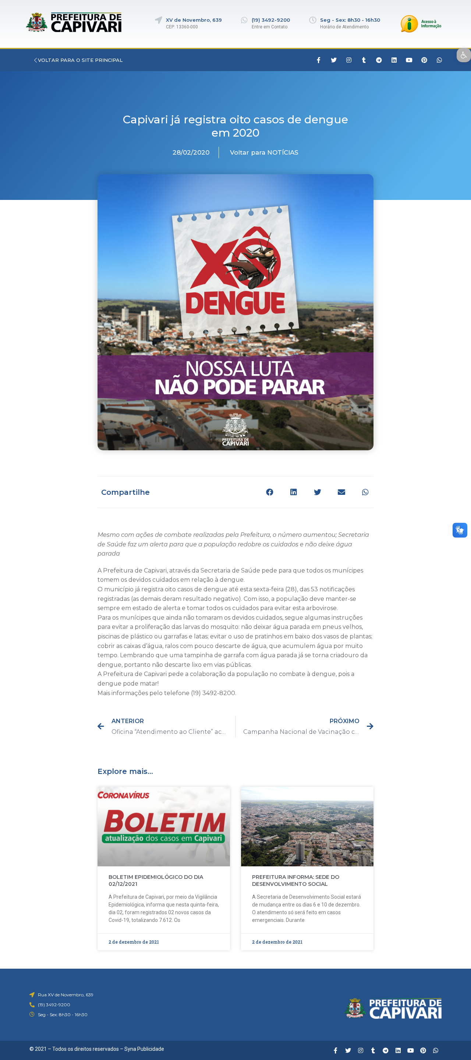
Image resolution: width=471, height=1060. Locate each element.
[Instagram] (349, 60)
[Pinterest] (424, 60)
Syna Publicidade (144, 1049)
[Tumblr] (364, 60)
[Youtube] (409, 60)
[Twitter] (334, 60)
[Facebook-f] (319, 60)
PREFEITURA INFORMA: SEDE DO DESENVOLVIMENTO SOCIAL (295, 881)
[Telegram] (379, 60)
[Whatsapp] (439, 60)
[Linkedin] (394, 60)
